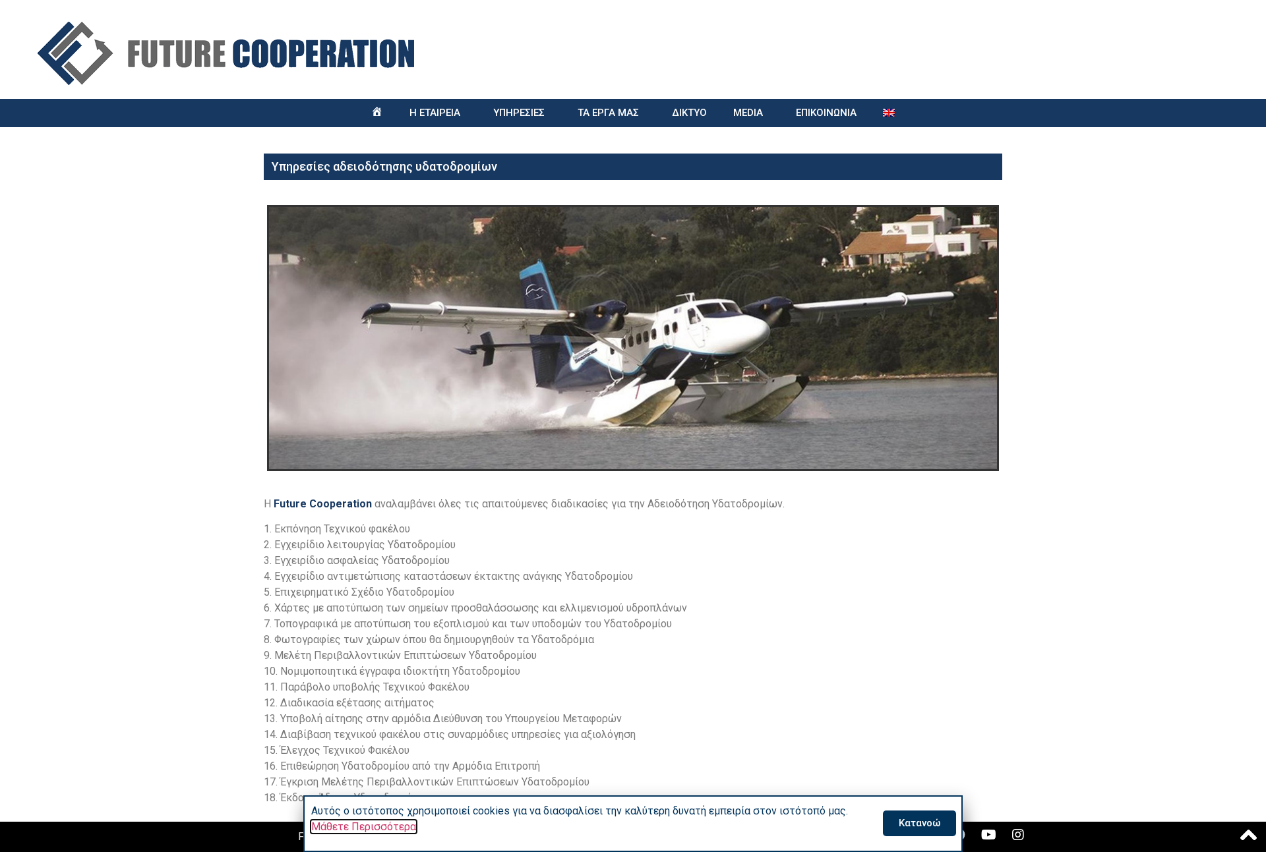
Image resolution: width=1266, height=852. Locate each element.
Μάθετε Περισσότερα (363, 826)
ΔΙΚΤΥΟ (689, 113)
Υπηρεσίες (519, 113)
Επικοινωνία (826, 113)
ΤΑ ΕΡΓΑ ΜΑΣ (608, 113)
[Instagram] (1018, 835)
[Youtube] (988, 835)
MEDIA (748, 113)
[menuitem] (889, 113)
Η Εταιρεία (434, 113)
